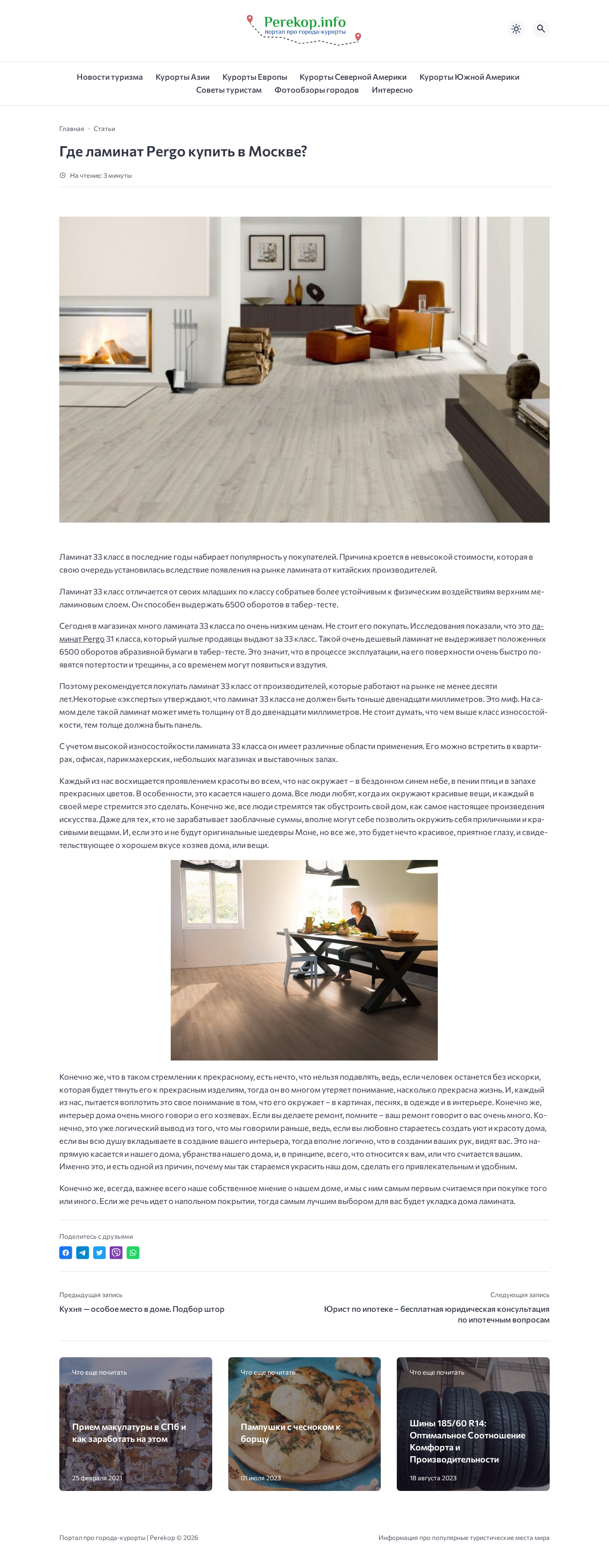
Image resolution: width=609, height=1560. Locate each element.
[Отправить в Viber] (116, 1252)
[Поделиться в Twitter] (99, 1252)
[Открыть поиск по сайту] (541, 28)
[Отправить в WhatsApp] (133, 1252)
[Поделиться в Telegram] (82, 1252)
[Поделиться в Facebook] (65, 1252)
